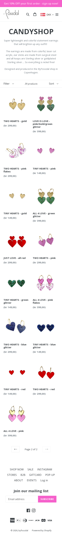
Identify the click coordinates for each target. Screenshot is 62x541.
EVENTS (32, 480)
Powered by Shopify (42, 530)
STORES (12, 475)
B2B (23, 475)
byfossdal (23, 530)
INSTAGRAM (44, 469)
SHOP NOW (17, 469)
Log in (44, 480)
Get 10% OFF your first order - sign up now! (31, 3)
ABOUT (18, 480)
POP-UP (50, 475)
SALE (30, 469)
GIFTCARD (35, 475)
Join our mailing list (31, 491)
